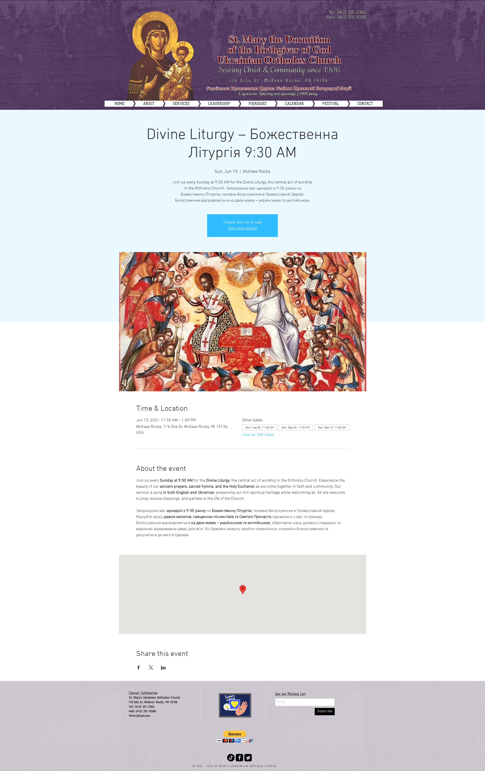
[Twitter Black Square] (248, 757)
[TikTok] (231, 757)
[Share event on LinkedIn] (163, 668)
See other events (242, 228)
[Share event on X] (151, 668)
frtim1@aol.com (139, 715)
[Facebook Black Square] (239, 757)
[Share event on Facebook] (138, 668)
